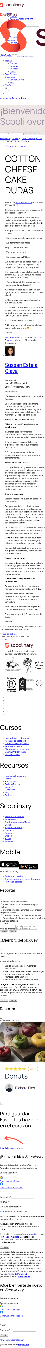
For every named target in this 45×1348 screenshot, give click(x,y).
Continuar (4, 1247)
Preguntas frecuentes (15, 776)
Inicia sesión (24, 1276)
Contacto (9, 830)
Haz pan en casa (12, 754)
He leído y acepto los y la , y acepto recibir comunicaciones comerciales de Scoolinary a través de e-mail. (22, 1238)
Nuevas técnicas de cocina (17, 738)
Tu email (4, 1201)
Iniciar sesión (6, 98)
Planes (8, 778)
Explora (8, 60)
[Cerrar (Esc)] (1, 899)
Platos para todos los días (17, 749)
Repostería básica (13, 746)
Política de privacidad (14, 876)
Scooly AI (9, 787)
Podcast (9, 795)
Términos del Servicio (32, 1234)
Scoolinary (5, 138)
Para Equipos (11, 74)
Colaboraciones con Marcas (18, 822)
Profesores (10, 819)
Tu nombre (5, 1197)
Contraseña (6, 1330)
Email (3, 1325)
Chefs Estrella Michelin (15, 751)
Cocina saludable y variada (17, 743)
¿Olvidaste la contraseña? (12, 1340)
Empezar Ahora (25, 18)
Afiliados (9, 841)
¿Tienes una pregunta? (31, 138)
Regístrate (23, 1344)
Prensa (8, 833)
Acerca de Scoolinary (14, 816)
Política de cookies (13, 881)
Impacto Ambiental (13, 827)
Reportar (13, 932)
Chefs (8, 85)
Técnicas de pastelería (15, 740)
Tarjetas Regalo (12, 784)
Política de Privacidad (9, 1236)
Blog (7, 792)
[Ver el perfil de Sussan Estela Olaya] (10, 355)
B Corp (8, 838)
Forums (15, 138)
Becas (8, 824)
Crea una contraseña (10, 1206)
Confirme (13, 1000)
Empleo (8, 835)
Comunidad (10, 77)
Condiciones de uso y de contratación (22, 879)
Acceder (4, 1335)
